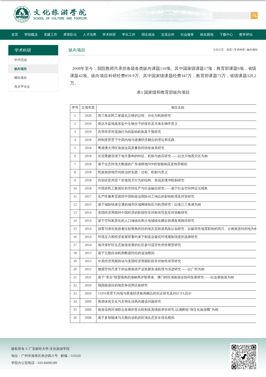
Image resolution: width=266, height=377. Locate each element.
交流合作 (167, 34)
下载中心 (226, 34)
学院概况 (31, 34)
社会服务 (187, 34)
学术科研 (109, 34)
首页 (14, 34)
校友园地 (206, 34)
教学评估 (245, 34)
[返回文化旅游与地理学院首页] (49, 5)
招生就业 (148, 34)
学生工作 (128, 34)
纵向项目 (252, 49)
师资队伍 (70, 34)
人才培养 (89, 34)
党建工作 (50, 34)
